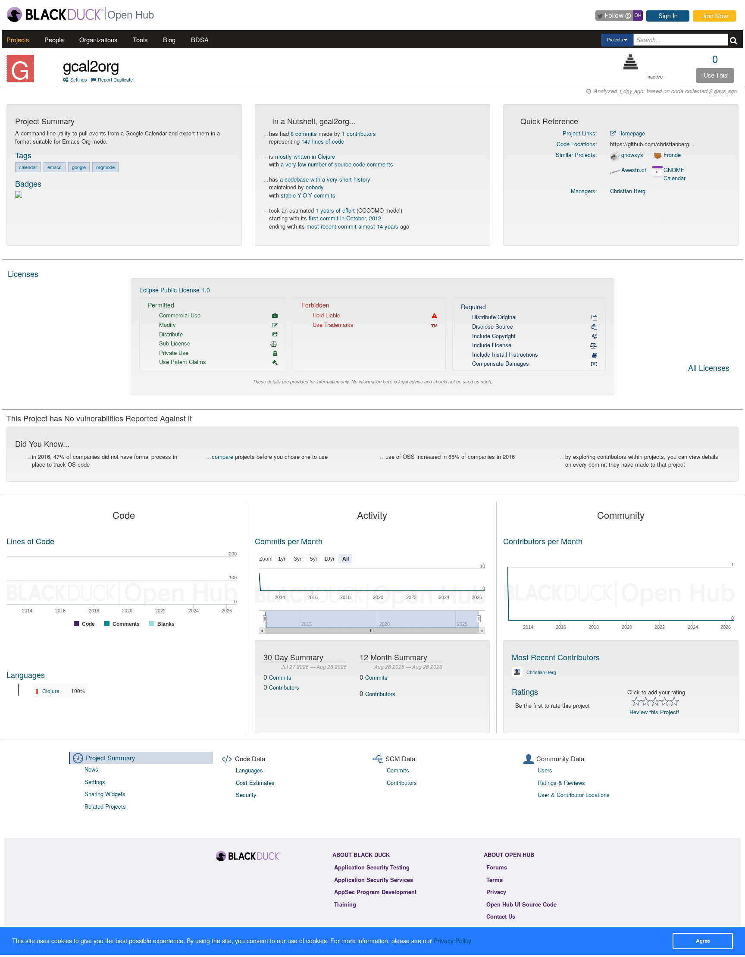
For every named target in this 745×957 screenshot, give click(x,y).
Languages (25, 674)
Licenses (23, 273)
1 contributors (359, 133)
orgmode (105, 166)
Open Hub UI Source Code (521, 904)
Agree (703, 941)
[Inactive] (631, 61)
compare (222, 456)
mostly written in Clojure (305, 156)
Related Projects (105, 806)
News (91, 769)
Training (345, 904)
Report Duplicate (115, 79)
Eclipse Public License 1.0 (174, 290)
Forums (496, 867)
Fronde (672, 155)
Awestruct (633, 170)
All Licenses (708, 368)
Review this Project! (654, 712)
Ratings (525, 691)
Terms (494, 879)
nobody (315, 187)
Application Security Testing (372, 867)
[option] (372, 336)
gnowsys (632, 155)
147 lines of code (322, 141)
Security (246, 795)
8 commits (304, 133)
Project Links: (580, 133)
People (54, 39)
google (79, 166)
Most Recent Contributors (556, 656)
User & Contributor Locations (574, 795)
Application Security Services (373, 879)
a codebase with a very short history (325, 179)
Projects (17, 39)
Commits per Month (288, 540)
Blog (169, 39)
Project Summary (110, 757)
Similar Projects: (576, 155)
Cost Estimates (255, 782)
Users (545, 770)
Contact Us (500, 916)
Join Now (714, 16)
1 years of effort (335, 210)
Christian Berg (627, 191)
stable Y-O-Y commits (308, 195)
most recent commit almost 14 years (352, 226)
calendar (28, 166)
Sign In (668, 16)
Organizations (98, 39)
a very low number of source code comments (337, 164)
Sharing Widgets (105, 794)
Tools (140, 39)
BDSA (200, 39)
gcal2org (91, 65)
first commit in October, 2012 (345, 218)
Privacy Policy (452, 940)
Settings (78, 79)
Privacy (496, 892)
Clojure (50, 690)
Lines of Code (30, 540)
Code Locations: (577, 144)
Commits (280, 677)
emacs (54, 166)
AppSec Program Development (375, 892)
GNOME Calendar (675, 174)
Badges (28, 183)
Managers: (584, 191)
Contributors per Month (542, 540)
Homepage (631, 133)
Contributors (284, 687)
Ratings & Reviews (561, 782)
